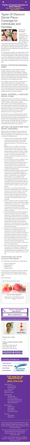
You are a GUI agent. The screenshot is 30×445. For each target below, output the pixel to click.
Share (4, 339)
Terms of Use (13, 440)
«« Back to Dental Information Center (10, 281)
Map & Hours (18, 351)
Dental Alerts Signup (13, 402)
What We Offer (8, 394)
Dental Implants (6, 370)
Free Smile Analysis (13, 398)
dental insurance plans (21, 60)
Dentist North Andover (19, 422)
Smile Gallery (11, 415)
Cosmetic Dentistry (7, 365)
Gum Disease (6, 368)
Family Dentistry (6, 363)
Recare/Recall (11, 410)
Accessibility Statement (21, 438)
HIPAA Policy (11, 417)
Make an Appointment (15, 315)
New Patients (11, 408)
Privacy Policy (11, 438)
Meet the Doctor (8, 384)
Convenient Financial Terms (15, 399)
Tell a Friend (18, 353)
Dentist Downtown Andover (13, 426)
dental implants (8, 177)
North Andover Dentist (7, 422)
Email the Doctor (7, 353)
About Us (6, 414)
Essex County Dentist (15, 427)
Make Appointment (8, 351)
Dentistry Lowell (25, 426)
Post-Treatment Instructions (15, 401)
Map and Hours (8, 390)
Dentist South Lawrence (17, 424)
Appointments (7, 405)
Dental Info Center (9, 392)
